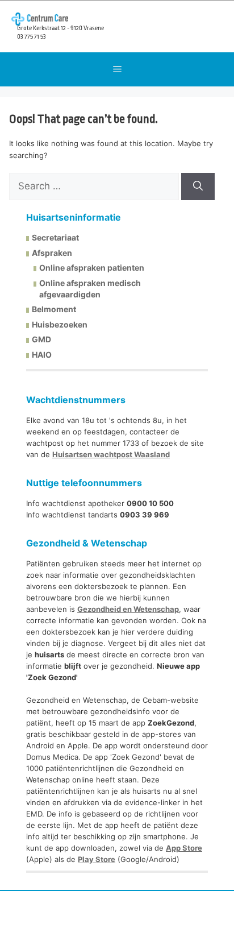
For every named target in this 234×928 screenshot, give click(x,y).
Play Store (96, 859)
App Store (184, 847)
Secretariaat (55, 237)
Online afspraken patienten (91, 267)
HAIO (42, 354)
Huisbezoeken (59, 324)
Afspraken (52, 253)
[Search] (198, 186)
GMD (41, 339)
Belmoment (54, 309)
